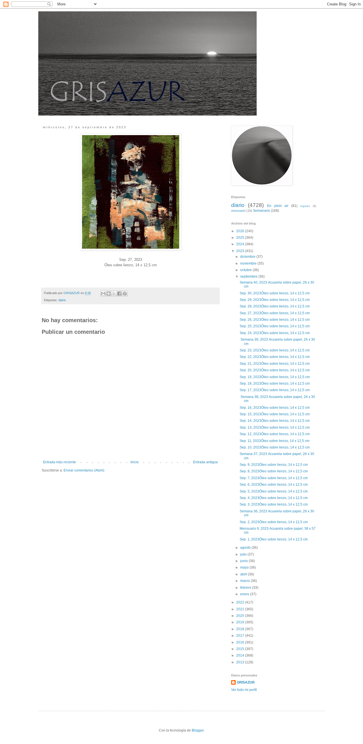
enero (245, 594)
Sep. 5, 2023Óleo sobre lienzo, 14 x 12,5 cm (274, 491)
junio (244, 561)
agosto (246, 548)
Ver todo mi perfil (244, 690)
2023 (240, 251)
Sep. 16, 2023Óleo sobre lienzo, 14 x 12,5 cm (275, 408)
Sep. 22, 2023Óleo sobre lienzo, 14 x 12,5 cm (275, 357)
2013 (240, 662)
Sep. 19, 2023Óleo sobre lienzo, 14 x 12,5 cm (275, 377)
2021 (240, 609)
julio (244, 554)
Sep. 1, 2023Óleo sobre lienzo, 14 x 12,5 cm (274, 539)
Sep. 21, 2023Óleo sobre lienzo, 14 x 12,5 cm (275, 364)
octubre (246, 270)
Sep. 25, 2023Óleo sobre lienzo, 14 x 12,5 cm (275, 326)
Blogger (198, 730)
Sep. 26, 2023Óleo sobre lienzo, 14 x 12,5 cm (275, 320)
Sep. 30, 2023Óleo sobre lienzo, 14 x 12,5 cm (275, 293)
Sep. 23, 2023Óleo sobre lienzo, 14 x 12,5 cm (275, 350)
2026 (240, 231)
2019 (240, 622)
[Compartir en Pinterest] (125, 293)
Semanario (261, 211)
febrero (246, 588)
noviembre (249, 263)
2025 (240, 238)
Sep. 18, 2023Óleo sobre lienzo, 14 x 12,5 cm (275, 383)
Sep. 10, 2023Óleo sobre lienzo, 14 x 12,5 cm (275, 447)
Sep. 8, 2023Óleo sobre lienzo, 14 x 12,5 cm (274, 471)
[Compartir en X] (114, 293)
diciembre (248, 257)
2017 (240, 636)
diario (62, 300)
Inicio (134, 462)
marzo (245, 581)
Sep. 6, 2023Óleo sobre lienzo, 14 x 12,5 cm (274, 485)
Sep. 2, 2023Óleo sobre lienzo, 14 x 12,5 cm (274, 522)
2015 (240, 649)
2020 (240, 616)
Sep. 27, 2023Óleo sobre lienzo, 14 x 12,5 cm (275, 313)
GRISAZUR (246, 682)
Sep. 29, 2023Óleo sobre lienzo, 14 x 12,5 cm (275, 300)
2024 (240, 244)
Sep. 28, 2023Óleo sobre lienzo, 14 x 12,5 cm (275, 306)
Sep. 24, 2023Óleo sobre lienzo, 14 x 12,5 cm (275, 333)
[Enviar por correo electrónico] (103, 293)
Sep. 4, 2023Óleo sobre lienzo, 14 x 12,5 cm (274, 498)
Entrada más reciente (59, 462)
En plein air (278, 206)
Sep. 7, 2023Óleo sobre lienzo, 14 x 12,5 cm (274, 478)
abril (244, 574)
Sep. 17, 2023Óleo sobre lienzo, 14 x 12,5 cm (275, 390)
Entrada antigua (205, 462)
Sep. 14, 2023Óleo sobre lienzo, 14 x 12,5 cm (275, 421)
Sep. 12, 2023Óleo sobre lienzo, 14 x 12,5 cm (275, 434)
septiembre (249, 276)
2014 (240, 655)
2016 (240, 642)
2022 (240, 602)
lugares (305, 206)
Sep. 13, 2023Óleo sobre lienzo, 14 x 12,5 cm (275, 427)
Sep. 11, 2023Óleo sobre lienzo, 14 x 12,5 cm (275, 441)
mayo (245, 567)
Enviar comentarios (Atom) (84, 470)
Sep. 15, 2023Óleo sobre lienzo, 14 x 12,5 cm (275, 414)
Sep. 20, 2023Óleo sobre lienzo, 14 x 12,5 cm (275, 370)
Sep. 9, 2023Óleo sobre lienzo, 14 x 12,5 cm (274, 465)
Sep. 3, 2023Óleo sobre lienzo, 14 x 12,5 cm (274, 504)
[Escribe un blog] (108, 293)
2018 (240, 629)
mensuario (238, 210)
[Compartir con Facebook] (119, 293)
